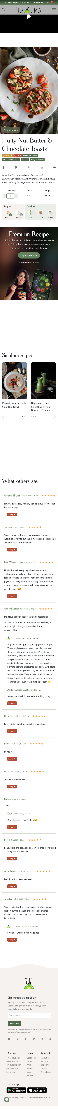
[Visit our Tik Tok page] (42, 1039)
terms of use (14, 1032)
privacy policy (27, 1032)
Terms (44, 1068)
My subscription (13, 1064)
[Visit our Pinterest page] (33, 1039)
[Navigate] (54, 10)
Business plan (12, 1068)
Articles (30, 1064)
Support (45, 1064)
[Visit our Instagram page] (17, 1039)
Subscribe (14, 1023)
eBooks (30, 1075)
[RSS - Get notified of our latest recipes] (50, 1039)
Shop (29, 1071)
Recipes (30, 1061)
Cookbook (31, 1057)
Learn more (11, 1071)
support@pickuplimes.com (34, 681)
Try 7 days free (13, 1057)
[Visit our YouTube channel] (9, 1039)
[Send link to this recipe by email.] (42, 167)
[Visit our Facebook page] (25, 1039)
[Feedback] (6, 1099)
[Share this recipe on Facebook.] (3, 167)
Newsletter (46, 1071)
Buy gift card (12, 1061)
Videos (30, 1068)
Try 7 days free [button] (28, 255)
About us (45, 1057)
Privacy (44, 1061)
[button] (29, 2)
